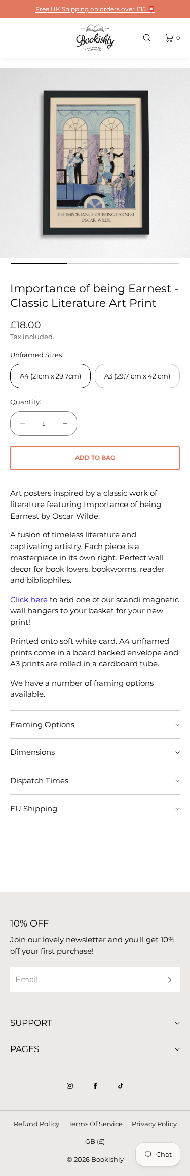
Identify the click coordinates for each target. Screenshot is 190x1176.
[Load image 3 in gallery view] (151, 263)
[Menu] (22, 38)
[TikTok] (120, 1086)
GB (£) (95, 1141)
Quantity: (25, 402)
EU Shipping (33, 808)
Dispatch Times (39, 780)
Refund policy (36, 1124)
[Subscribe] (167, 979)
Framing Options (42, 724)
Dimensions (32, 752)
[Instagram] (70, 1086)
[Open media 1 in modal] (95, 163)
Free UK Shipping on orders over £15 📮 (95, 9)
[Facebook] (95, 1086)
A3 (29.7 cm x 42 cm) (137, 376)
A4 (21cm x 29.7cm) (50, 376)
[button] (147, 38)
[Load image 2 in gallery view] (95, 263)
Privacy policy (154, 1124)
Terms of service (95, 1124)
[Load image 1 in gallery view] (39, 263)
